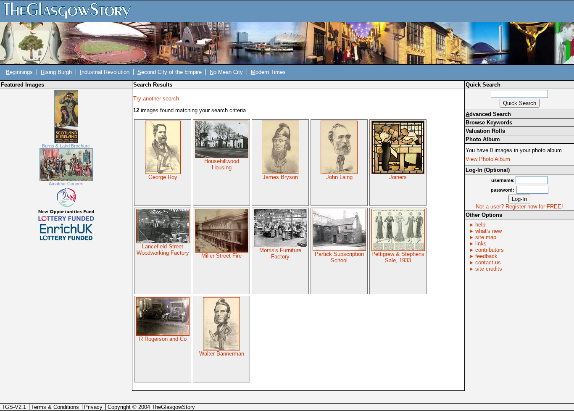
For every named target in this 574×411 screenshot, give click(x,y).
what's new (488, 231)
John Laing (339, 177)
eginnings (19, 72)
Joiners (398, 177)
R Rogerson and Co (163, 339)
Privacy (93, 407)
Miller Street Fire (221, 256)
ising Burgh (56, 72)
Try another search (156, 98)
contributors (489, 250)
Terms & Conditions (55, 407)
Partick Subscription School (339, 257)
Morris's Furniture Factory (280, 253)
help (480, 224)
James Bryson (280, 177)
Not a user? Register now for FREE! (519, 206)
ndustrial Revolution (104, 72)
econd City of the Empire (169, 72)
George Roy (162, 177)
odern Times (268, 72)
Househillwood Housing (221, 164)
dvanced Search (488, 114)
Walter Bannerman (221, 353)
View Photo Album (488, 159)
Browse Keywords (489, 122)
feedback (486, 256)
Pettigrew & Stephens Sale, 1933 (397, 257)
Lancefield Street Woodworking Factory (163, 249)
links (481, 243)
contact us (488, 262)
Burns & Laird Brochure (66, 145)
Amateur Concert (66, 183)
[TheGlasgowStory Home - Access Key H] (70, 11)
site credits (488, 269)
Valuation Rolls (485, 131)
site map (485, 237)
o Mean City (226, 72)
